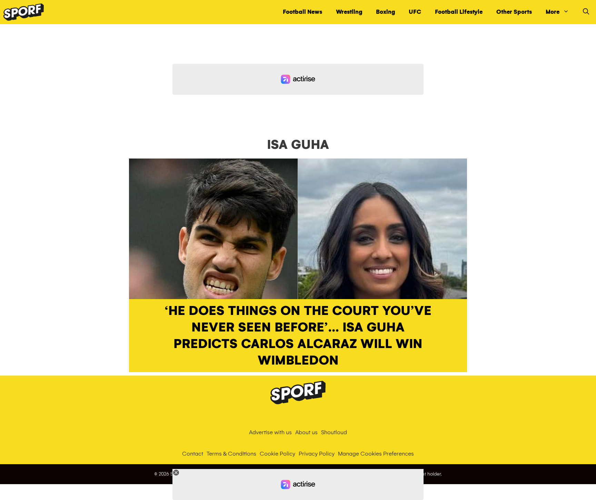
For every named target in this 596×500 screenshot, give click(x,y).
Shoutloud (334, 432)
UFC (415, 12)
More (552, 12)
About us (306, 432)
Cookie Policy (277, 453)
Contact (192, 453)
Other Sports (514, 12)
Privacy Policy (317, 453)
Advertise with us (270, 432)
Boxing (385, 12)
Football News (302, 12)
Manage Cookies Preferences (376, 453)
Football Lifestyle (459, 12)
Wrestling (349, 12)
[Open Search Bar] (586, 12)
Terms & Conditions (231, 453)
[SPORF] (23, 12)
